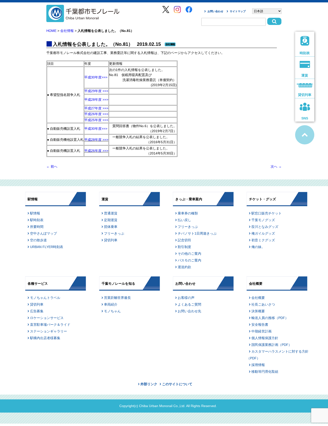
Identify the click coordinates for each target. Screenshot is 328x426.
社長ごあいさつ (263, 304)
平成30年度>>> (95, 77)
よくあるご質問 (189, 304)
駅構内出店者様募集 (45, 338)
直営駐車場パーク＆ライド (50, 324)
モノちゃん (112, 311)
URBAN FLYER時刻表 (46, 247)
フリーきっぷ (114, 233)
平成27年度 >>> (96, 108)
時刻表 (305, 53)
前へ (51, 166)
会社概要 (258, 298)
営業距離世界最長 (117, 298)
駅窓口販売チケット (266, 213)
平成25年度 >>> (96, 120)
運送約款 (184, 267)
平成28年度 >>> (96, 99)
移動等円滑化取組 (264, 371)
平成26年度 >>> (96, 114)
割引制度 (184, 247)
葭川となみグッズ (264, 227)
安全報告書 (259, 324)
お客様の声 (186, 298)
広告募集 (36, 311)
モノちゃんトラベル (45, 298)
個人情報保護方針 (264, 338)
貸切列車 (110, 240)
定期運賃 (110, 220)
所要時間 (36, 227)
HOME (51, 31)
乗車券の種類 (188, 213)
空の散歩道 (38, 240)
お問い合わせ (215, 11)
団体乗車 (110, 227)
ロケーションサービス (47, 318)
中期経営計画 (261, 331)
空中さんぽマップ (43, 233)
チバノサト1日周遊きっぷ (197, 233)
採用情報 (258, 365)
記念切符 (184, 240)
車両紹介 (110, 304)
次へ (276, 166)
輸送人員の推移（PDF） (269, 318)
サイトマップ (238, 11)
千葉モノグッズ (263, 220)
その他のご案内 (189, 253)
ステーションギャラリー (48, 331)
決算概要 (258, 311)
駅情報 (35, 213)
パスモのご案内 (189, 260)
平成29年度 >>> (96, 91)
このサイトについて (177, 384)
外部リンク (148, 384)
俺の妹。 (258, 247)
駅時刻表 (36, 220)
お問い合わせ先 (189, 311)
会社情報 (67, 31)
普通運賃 (110, 213)
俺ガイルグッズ (263, 233)
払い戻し (184, 220)
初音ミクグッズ (263, 240)
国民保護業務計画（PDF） (271, 345)
